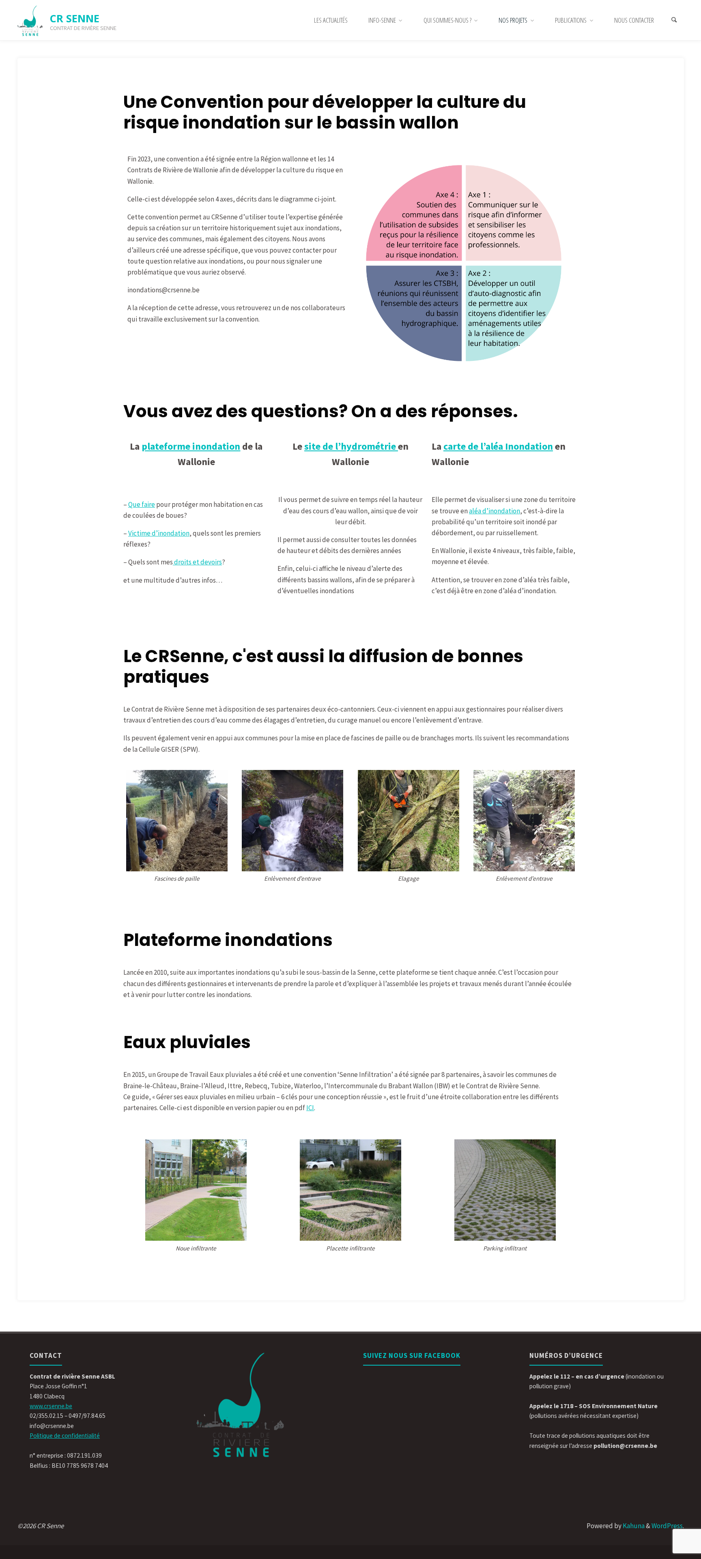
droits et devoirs (197, 562)
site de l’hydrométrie (351, 446)
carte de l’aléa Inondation (498, 446)
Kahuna (633, 1525)
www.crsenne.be (51, 1406)
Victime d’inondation (158, 533)
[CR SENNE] (30, 20)
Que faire (141, 504)
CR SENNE (74, 18)
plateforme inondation (191, 446)
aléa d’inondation (494, 510)
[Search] (674, 20)
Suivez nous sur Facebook (411, 1355)
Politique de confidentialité (65, 1435)
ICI (310, 1107)
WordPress (667, 1525)
